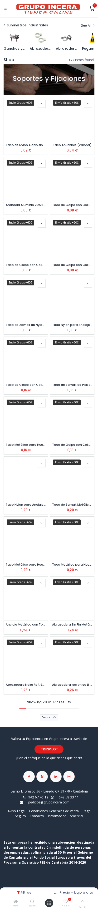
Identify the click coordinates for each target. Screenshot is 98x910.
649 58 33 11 (69, 797)
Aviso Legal (17, 811)
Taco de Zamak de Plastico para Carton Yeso (72, 385)
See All (86, 25)
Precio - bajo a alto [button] (76, 892)
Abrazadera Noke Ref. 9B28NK (26, 684)
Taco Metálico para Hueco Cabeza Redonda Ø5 (72, 564)
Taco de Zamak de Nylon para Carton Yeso (26, 325)
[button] (41, 103)
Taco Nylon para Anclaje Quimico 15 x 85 (26, 504)
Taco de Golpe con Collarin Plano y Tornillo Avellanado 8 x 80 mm (72, 444)
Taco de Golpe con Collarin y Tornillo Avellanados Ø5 (72, 265)
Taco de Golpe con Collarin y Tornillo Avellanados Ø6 (26, 265)
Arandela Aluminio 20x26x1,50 (26, 205)
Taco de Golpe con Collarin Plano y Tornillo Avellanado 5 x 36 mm (72, 205)
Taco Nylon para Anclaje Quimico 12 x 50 (72, 325)
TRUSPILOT (49, 749)
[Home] (16, 902)
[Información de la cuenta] (82, 902)
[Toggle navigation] (5, 8)
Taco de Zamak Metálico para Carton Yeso (72, 504)
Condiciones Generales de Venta (54, 811)
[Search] (32, 902)
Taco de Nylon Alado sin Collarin (26, 145)
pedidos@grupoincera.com (48, 802)
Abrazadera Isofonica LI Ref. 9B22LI (72, 684)
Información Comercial (65, 816)
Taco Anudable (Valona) (72, 145)
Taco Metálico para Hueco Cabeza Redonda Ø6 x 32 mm (26, 564)
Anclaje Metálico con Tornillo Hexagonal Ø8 (26, 624)
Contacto (37, 816)
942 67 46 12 (38, 797)
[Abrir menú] (49, 903)
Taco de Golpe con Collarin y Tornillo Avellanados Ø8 (26, 385)
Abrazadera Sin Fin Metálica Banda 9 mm (72, 624)
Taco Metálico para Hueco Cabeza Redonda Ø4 (26, 444)
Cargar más (49, 717)
